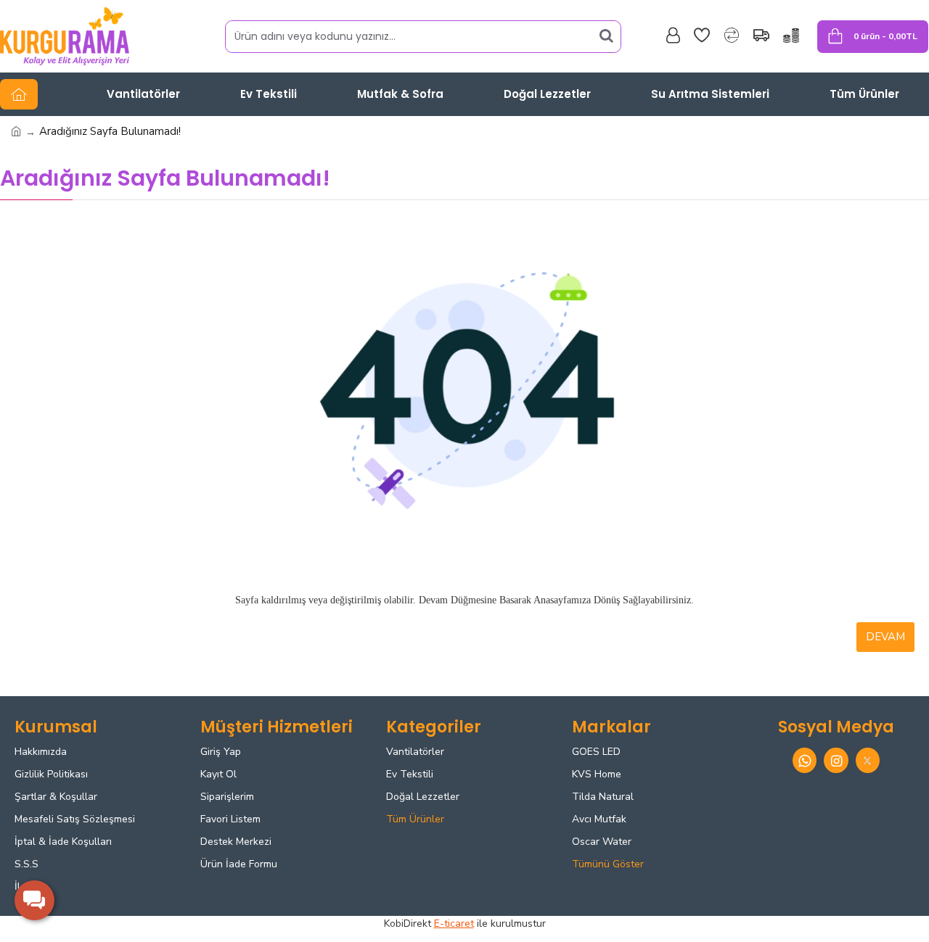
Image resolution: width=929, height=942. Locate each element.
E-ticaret (454, 923)
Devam (885, 636)
